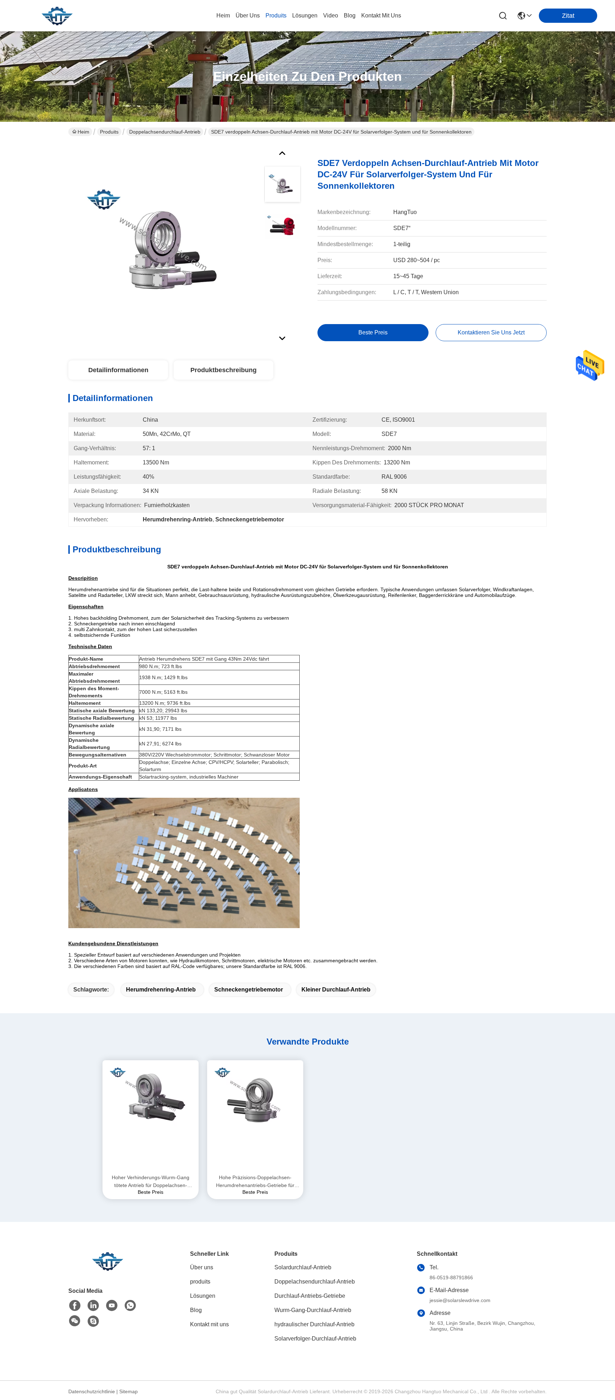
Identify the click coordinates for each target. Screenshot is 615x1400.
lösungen (304, 15)
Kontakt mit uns (209, 1324)
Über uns (248, 15)
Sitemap (128, 1391)
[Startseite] (107, 1270)
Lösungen (202, 1296)
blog (350, 15)
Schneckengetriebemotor (248, 990)
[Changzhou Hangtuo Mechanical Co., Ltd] (57, 15)
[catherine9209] (93, 1321)
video (330, 15)
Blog (196, 1310)
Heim (223, 15)
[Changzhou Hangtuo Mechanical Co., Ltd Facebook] (74, 1305)
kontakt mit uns (381, 15)
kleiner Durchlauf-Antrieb (335, 990)
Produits (109, 132)
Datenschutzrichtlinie (91, 1391)
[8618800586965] (130, 1305)
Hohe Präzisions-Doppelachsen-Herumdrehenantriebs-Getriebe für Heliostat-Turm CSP (255, 1182)
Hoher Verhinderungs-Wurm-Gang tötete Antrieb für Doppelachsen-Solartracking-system (150, 1182)
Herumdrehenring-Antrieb (161, 990)
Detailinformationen (118, 370)
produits (276, 15)
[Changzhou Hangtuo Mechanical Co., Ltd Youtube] (111, 1305)
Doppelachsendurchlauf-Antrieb (164, 132)
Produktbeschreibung (223, 370)
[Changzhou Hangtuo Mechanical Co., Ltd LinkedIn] (93, 1305)
